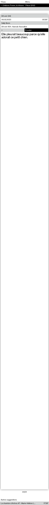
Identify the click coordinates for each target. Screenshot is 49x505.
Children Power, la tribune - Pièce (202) (18, 5)
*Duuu (3, 2)
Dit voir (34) (6, 16)
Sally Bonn (5, 23)
